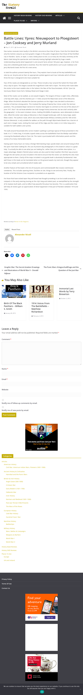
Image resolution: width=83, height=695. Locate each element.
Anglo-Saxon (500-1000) (14, 481)
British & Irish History (11, 479)
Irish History (10, 496)
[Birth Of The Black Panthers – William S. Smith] (14, 286)
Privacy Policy (7, 579)
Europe (6, 557)
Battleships (10, 524)
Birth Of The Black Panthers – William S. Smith (13, 306)
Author (7, 229)
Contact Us (6, 588)
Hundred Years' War (13, 517)
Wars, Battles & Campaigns (16, 531)
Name (5, 369)
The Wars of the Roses (14, 506)
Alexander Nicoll (21, 47)
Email (5, 379)
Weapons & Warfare (13, 535)
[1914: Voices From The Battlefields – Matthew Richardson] (41, 286)
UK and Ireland (9, 560)
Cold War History (12, 513)
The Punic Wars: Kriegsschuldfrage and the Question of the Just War (61, 268)
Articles (58, 15)
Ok (42, 692)
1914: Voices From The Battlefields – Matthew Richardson (40, 307)
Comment (6, 339)
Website (5, 389)
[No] (80, 689)
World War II (10, 542)
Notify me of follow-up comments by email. (19, 403)
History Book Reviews (23, 15)
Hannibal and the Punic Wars (16, 474)
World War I (10, 538)
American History (10, 464)
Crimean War (11, 485)
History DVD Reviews (43, 15)
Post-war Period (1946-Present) (17, 503)
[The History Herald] (4, 18)
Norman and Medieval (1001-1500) (18, 499)
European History (10, 511)
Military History (9, 528)
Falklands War (11, 492)
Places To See (19, 21)
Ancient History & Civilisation (14, 471)
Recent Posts (16, 229)
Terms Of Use (7, 584)
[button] (63, 15)
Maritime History (10, 521)
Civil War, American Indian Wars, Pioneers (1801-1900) (25, 467)
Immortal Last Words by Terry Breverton (66, 291)
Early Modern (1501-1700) (15, 489)
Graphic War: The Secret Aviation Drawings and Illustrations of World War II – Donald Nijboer (22, 270)
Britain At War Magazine (21, 221)
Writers (34, 21)
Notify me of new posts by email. (15, 410)
